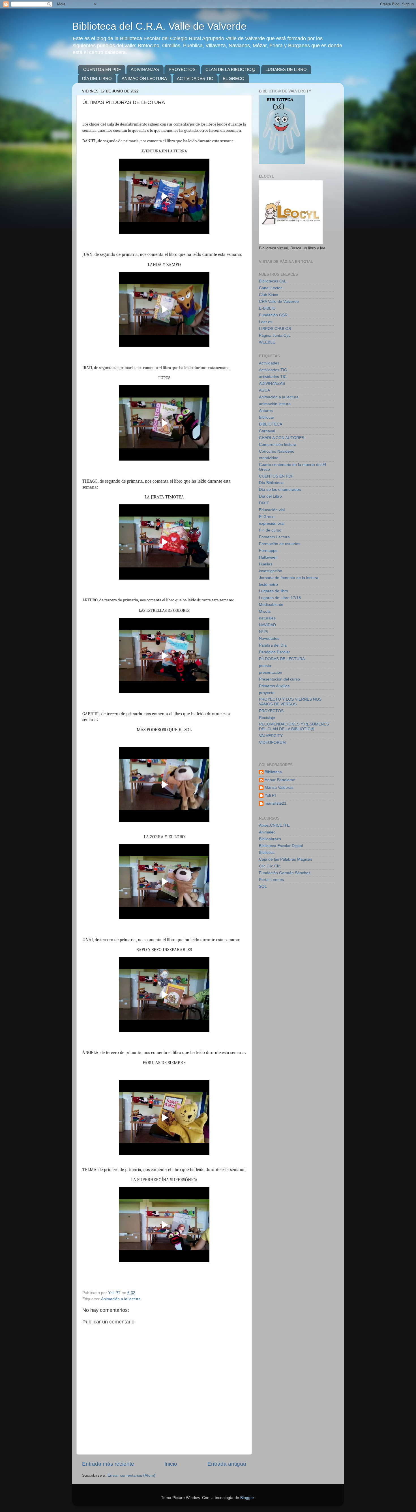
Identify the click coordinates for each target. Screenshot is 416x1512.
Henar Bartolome (280, 780)
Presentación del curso (279, 679)
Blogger (247, 1498)
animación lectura (275, 404)
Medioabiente (271, 604)
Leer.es (265, 322)
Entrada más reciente (108, 1464)
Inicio (170, 1464)
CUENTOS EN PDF (102, 69)
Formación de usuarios (279, 544)
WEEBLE (267, 342)
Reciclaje (267, 718)
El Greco (267, 517)
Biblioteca (273, 772)
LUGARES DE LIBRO (286, 69)
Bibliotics (267, 852)
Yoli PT (271, 795)
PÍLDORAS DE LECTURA (282, 659)
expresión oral (271, 523)
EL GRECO (234, 78)
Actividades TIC (273, 370)
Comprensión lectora (277, 444)
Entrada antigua (226, 1464)
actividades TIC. (273, 377)
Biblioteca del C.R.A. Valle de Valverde (159, 26)
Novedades (269, 638)
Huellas (265, 564)
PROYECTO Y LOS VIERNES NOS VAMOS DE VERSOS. (290, 701)
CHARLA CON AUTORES (281, 438)
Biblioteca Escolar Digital (281, 846)
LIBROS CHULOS (275, 329)
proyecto (267, 693)
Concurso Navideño (276, 451)
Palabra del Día (273, 645)
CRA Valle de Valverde (279, 301)
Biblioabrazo (270, 839)
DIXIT (264, 503)
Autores (266, 411)
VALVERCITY (271, 736)
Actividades (269, 363)
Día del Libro (270, 496)
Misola (265, 611)
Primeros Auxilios (274, 686)
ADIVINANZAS (145, 69)
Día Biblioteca (271, 483)
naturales (267, 618)
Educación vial (272, 510)
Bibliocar (266, 417)
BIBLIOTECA (270, 424)
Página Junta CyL (275, 335)
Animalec (267, 832)
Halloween (268, 557)
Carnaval (267, 431)
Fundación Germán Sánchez (284, 873)
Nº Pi (263, 632)
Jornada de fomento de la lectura (288, 578)
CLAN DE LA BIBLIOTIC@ (230, 69)
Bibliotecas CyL (272, 281)
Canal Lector (270, 288)
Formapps (268, 550)
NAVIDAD (267, 625)
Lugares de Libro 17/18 (280, 598)
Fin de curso (270, 530)
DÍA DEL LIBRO (97, 78)
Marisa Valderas (279, 787)
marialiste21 (275, 803)
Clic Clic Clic (270, 866)
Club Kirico (268, 295)
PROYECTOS (182, 69)
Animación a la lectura (121, 1299)
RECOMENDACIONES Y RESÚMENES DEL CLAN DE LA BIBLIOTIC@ (294, 726)
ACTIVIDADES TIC (195, 78)
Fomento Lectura (274, 537)
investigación (270, 571)
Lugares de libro (273, 591)
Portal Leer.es (271, 880)
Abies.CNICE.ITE (274, 825)
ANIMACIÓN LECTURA (144, 78)
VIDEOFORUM (272, 742)
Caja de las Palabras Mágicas (285, 859)
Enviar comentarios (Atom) (131, 1475)
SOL (263, 886)
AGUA (264, 390)
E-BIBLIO (267, 308)
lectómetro (268, 584)
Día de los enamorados (280, 489)
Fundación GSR (273, 315)
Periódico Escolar (274, 652)
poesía (265, 666)
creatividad (268, 458)
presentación (270, 672)
